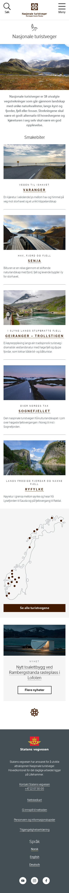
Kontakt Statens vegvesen (34, 784)
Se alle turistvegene (34, 608)
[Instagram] (34, 880)
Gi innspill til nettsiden (34, 810)
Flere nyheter (34, 690)
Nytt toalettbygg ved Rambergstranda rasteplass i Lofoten (34, 672)
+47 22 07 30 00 (34, 788)
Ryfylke (34, 489)
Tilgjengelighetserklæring (35, 829)
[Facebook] (46, 880)
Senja (34, 261)
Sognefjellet (34, 411)
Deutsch (34, 864)
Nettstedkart (34, 800)
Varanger (34, 190)
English (34, 857)
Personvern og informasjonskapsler (34, 819)
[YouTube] (22, 880)
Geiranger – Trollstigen (34, 336)
